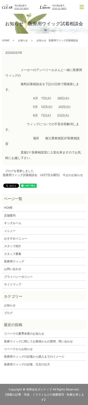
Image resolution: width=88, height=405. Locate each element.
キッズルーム (12, 223)
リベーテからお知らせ (18, 349)
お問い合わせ (12, 269)
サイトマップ (12, 284)
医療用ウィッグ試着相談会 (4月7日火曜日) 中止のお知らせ (43, 175)
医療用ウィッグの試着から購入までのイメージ (35, 356)
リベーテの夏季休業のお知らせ (24, 333)
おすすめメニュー (15, 238)
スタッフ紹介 (12, 246)
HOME (5, 40)
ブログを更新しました (19, 171)
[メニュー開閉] (82, 7)
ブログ (8, 313)
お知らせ (23, 40)
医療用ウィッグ (14, 261)
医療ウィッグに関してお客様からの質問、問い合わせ (38, 341)
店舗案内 (10, 215)
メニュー (10, 230)
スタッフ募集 (12, 253)
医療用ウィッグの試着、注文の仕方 (27, 364)
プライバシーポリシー (18, 276)
